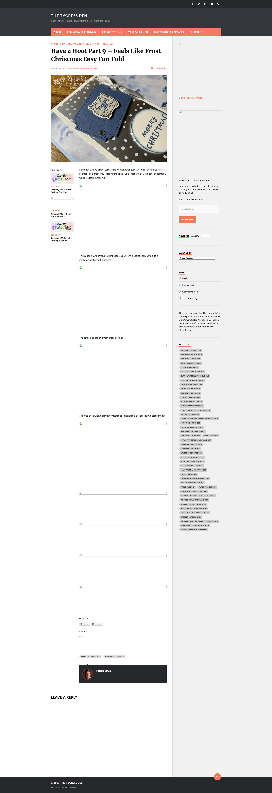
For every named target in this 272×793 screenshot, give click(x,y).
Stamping (107, 44)
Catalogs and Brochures (81, 32)
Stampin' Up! (93, 44)
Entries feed (188, 284)
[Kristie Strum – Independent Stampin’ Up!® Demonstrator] (192, 4)
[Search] (218, 4)
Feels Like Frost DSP (91, 656)
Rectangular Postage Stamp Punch (198, 496)
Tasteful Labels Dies (191, 517)
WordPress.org (189, 298)
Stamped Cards (75, 44)
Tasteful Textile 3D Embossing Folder (199, 521)
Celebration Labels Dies (192, 380)
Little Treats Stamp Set (192, 457)
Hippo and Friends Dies (192, 427)
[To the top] (217, 776)
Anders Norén (68, 787)
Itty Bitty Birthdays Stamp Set (196, 440)
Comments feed (190, 291)
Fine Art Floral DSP (190, 397)
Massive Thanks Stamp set (193, 470)
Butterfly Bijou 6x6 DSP (192, 372)
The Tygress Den (69, 16)
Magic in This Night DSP (192, 461)
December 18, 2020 (88, 68)
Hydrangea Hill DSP (190, 436)
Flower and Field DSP (191, 401)
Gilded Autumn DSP (190, 414)
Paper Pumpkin (188, 487)
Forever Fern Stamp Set (192, 406)
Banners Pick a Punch (191, 354)
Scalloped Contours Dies (193, 504)
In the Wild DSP (211, 436)
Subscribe (188, 219)
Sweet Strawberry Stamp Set (195, 513)
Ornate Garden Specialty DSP (195, 478)
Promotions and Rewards (169, 32)
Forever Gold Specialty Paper (195, 410)
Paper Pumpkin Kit (138, 32)
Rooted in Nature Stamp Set (194, 500)
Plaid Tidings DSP (207, 487)
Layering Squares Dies (191, 453)
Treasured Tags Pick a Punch (195, 525)
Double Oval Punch (190, 389)
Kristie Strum (68, 68)
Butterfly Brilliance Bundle (195, 376)
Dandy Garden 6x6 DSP (191, 384)
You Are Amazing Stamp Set (194, 530)
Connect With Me (112, 32)
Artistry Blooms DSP (191, 350)
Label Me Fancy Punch (191, 444)
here (160, 169)
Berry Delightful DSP (191, 363)
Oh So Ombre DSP (189, 474)
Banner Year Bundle (190, 359)
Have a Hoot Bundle (114, 656)
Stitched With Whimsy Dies (194, 508)
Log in (185, 278)
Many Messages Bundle (192, 466)
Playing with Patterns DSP (194, 491)
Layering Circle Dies (190, 448)
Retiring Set (58, 44)
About (57, 32)
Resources (196, 32)
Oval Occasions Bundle (192, 483)
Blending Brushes (189, 367)
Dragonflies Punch (190, 393)
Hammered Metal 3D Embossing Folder (199, 419)
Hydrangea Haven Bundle (193, 431)
